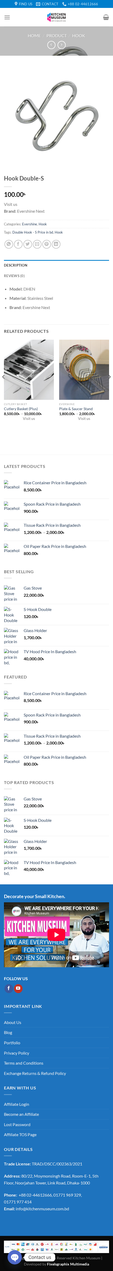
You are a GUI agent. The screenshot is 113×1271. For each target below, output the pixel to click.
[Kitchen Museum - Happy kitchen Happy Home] (56, 17)
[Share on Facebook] (18, 244)
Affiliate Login (16, 1104)
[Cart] (106, 17)
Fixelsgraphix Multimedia (68, 1264)
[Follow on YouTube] (18, 988)
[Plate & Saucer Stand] (84, 370)
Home (34, 35)
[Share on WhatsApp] (8, 244)
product (57, 35)
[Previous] (3, 387)
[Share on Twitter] (27, 244)
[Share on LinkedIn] (56, 244)
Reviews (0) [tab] (14, 276)
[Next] (109, 387)
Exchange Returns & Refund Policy (35, 1073)
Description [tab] (15, 265)
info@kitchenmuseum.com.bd (42, 1208)
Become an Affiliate (21, 1114)
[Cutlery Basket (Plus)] (29, 370)
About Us (12, 1022)
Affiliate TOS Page (20, 1134)
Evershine (29, 224)
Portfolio (12, 1042)
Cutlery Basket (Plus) (21, 409)
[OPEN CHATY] (15, 1257)
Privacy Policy (16, 1052)
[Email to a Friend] (37, 244)
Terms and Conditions (23, 1062)
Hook (78, 35)
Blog (8, 1032)
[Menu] (7, 17)
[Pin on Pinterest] (46, 244)
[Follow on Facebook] (8, 988)
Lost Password (17, 1124)
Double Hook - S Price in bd (32, 232)
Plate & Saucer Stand (76, 409)
